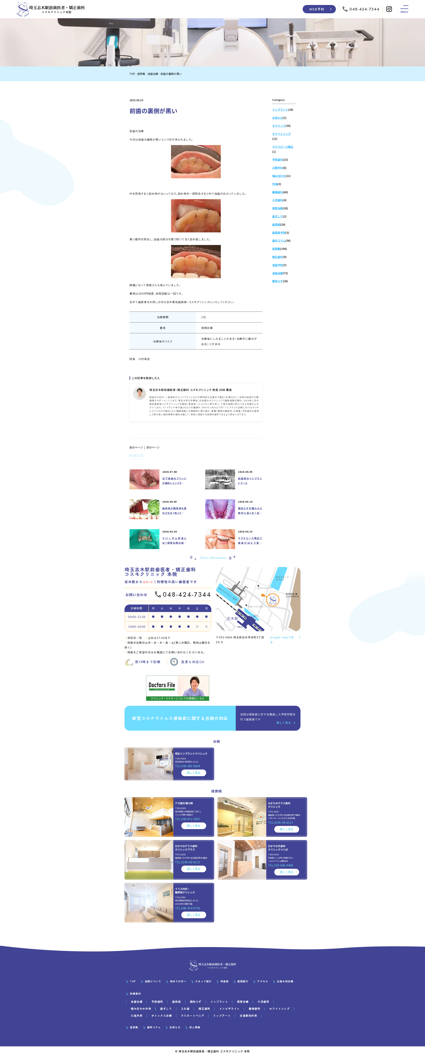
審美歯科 (254, 1009)
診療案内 (135, 993)
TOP (133, 981)
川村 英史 (225, 390)
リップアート (222, 1015)
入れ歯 (185, 1009)
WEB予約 (317, 9)
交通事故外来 (248, 1015)
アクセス (262, 981)
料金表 (224, 981)
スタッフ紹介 (203, 981)
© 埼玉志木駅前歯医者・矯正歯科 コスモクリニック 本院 (212, 1051)
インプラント (219, 1002)
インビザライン (229, 1009)
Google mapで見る (282, 639)
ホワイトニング (279, 1009)
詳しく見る (283, 723)
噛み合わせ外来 (141, 1009)
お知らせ (175, 1027)
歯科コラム (154, 1027)
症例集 (134, 1027)
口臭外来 (136, 1015)
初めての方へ (178, 981)
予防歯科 (157, 1002)
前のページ (136, 447)
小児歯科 (263, 1002)
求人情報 (194, 1027)
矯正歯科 (204, 1009)
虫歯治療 (136, 1002)
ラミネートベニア (192, 1015)
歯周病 (176, 1002)
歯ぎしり (166, 1009)
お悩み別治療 (285, 981)
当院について (153, 981)
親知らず (196, 1002)
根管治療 (243, 1002)
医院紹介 (242, 981)
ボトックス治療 (161, 1015)
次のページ (153, 447)
